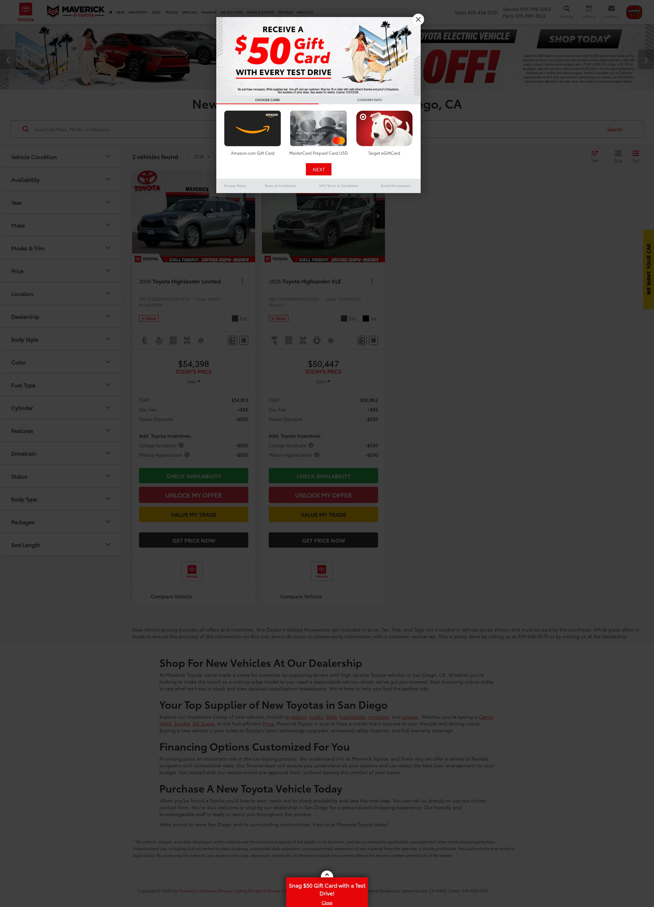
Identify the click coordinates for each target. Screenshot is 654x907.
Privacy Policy (235, 185)
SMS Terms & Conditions (339, 185)
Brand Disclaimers (396, 185)
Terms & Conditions (280, 185)
